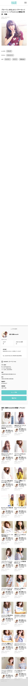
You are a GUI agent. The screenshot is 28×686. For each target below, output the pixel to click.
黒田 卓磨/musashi (13, 337)
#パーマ (15, 59)
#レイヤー (7, 59)
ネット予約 (14, 395)
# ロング (9, 51)
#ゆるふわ (22, 59)
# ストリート (10, 55)
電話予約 (14, 401)
